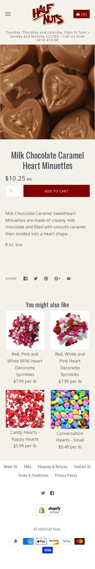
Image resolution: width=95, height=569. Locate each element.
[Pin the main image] (46, 279)
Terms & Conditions (33, 475)
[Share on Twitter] (36, 279)
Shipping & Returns (53, 466)
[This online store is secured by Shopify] (47, 514)
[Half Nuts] (47, 14)
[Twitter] (43, 493)
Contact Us (82, 466)
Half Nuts (53, 529)
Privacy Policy (66, 475)
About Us (11, 466)
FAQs (27, 466)
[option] (47, 91)
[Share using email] (69, 279)
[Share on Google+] (57, 279)
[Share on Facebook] (25, 279)
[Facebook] (52, 493)
